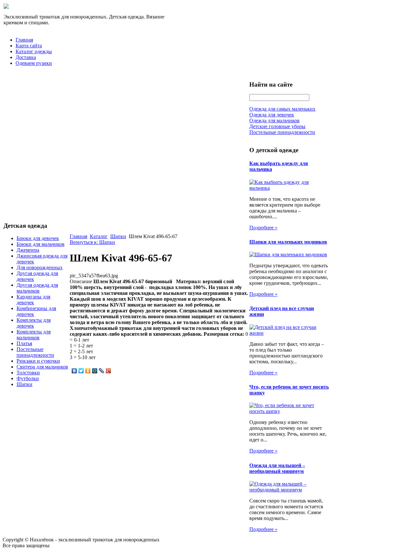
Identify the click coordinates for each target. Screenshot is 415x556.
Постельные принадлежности (35, 352)
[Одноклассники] (88, 371)
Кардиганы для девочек (33, 299)
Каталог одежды (34, 51)
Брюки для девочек (38, 238)
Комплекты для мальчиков (34, 334)
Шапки (24, 384)
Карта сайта (29, 45)
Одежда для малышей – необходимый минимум (277, 468)
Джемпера (28, 250)
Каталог (99, 236)
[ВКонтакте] (74, 371)
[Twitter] (81, 371)
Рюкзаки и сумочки (38, 361)
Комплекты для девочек (34, 323)
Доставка (26, 57)
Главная (24, 39)
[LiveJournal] (101, 371)
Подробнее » (263, 227)
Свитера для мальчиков (42, 366)
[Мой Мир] (94, 371)
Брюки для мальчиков (41, 244)
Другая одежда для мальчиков (37, 288)
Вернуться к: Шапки (92, 242)
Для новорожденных (40, 267)
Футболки (28, 378)
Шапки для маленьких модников (288, 242)
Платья (24, 343)
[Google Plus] (108, 371)
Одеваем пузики (34, 63)
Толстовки (28, 372)
